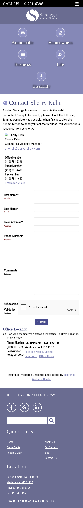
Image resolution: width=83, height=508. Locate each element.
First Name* (11, 195)
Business (23, 64)
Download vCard (15, 183)
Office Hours (46, 356)
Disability (41, 86)
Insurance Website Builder (38, 500)
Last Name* (11, 209)
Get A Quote (13, 447)
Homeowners (60, 42)
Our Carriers (51, 447)
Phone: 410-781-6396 (19, 487)
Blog (47, 452)
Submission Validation (11, 306)
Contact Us (51, 458)
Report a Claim (15, 452)
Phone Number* (13, 236)
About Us (50, 441)
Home (10, 441)
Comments (10, 270)
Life (60, 64)
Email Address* (13, 222)
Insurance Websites (20, 375)
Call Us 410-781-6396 (23, 4)
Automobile (22, 42)
